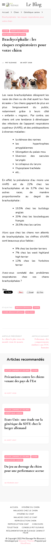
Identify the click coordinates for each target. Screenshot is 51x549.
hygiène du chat (25, 514)
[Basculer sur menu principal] (3, 4)
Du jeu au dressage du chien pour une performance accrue (24, 469)
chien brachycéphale (13, 312)
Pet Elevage (11, 63)
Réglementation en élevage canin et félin (25, 532)
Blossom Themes (26, 541)
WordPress (25, 543)
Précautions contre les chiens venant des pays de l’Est (24, 379)
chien (36, 308)
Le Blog (33, 4)
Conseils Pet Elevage (33, 527)
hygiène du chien (31, 507)
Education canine (13, 460)
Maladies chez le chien (14, 34)
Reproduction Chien (25, 521)
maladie (30, 312)
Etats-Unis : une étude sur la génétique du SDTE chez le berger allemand (23, 424)
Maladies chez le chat (25, 517)
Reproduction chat (18, 524)
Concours (37, 524)
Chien (5, 31)
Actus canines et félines (17, 370)
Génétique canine (19, 31)
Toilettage (12, 527)
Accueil (14, 507)
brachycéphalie (23, 308)
